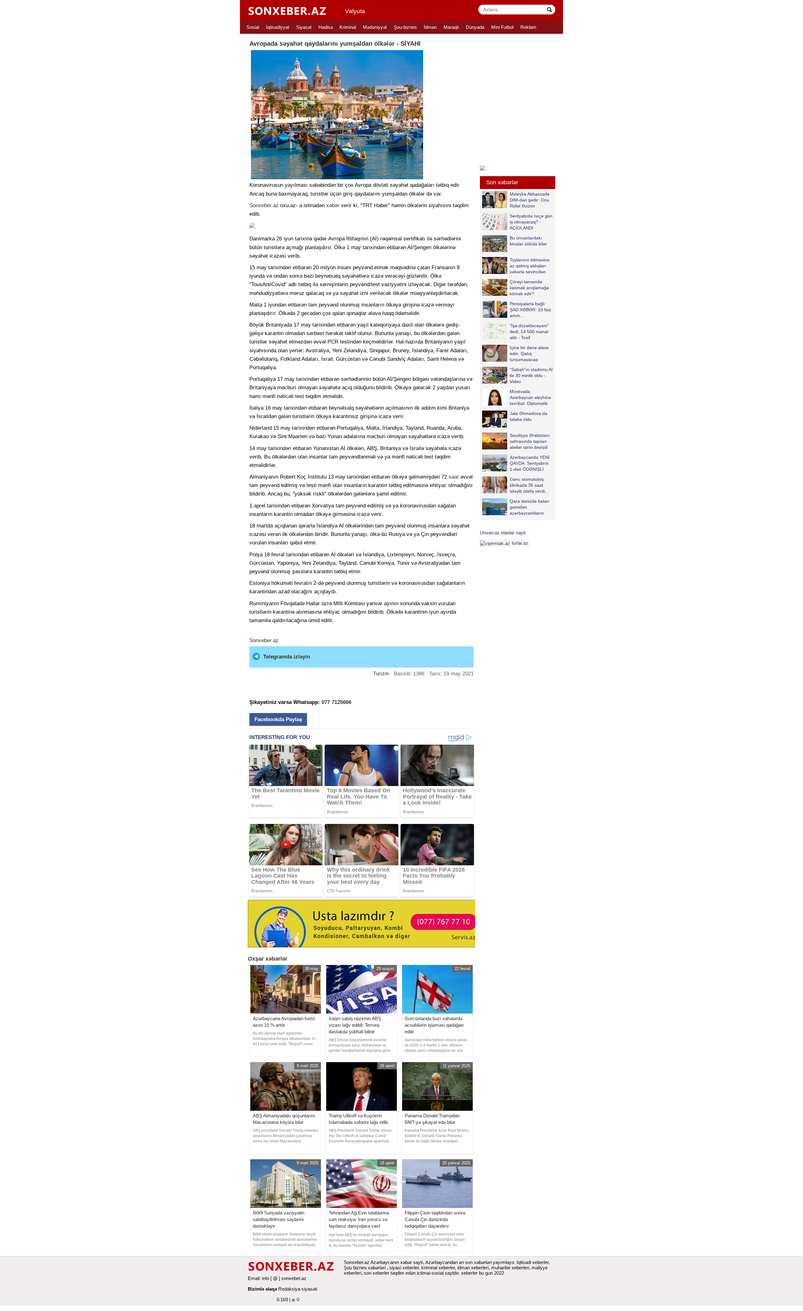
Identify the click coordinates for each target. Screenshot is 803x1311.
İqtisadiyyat (277, 27)
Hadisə (325, 27)
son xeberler (376, 1273)
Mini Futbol (502, 27)
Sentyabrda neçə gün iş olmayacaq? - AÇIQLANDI (531, 221)
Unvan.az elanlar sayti (502, 532)
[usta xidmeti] (365, 923)
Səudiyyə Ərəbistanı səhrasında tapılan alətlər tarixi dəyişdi (530, 441)
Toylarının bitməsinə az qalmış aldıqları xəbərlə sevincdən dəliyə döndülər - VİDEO (516, 265)
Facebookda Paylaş (278, 719)
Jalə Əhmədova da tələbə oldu (528, 416)
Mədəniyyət (375, 27)
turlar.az (520, 543)
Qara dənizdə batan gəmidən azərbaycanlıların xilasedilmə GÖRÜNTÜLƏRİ (515, 507)
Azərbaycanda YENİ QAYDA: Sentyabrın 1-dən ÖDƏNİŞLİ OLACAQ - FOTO (530, 463)
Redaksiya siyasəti (297, 1289)
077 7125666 (336, 702)
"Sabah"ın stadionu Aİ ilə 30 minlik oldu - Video (531, 375)
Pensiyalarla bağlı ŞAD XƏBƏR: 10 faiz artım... (530, 309)
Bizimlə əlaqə (262, 1289)
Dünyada (475, 27)
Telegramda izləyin (286, 657)
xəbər (332, 205)
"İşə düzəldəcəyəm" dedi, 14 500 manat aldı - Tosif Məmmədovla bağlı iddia (515, 331)
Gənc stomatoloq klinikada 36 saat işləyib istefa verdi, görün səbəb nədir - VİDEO (515, 485)
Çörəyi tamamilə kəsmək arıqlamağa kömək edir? (529, 287)
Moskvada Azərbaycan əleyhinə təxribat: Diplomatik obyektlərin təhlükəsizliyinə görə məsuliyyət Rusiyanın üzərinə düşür (516, 397)
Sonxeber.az (264, 205)
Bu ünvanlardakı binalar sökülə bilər (528, 240)
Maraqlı (451, 27)
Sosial (253, 27)
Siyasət (303, 27)
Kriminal (347, 27)
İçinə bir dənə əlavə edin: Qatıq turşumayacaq (529, 353)
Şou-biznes (405, 27)
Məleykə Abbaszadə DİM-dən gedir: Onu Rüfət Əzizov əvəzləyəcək (530, 199)
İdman (430, 27)
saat (454, 477)
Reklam (528, 27)
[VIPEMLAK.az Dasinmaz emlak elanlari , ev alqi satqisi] (495, 543)
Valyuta (355, 11)
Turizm (381, 674)
